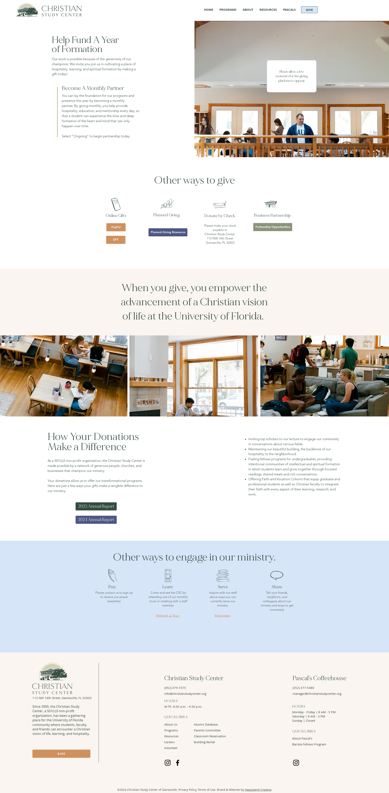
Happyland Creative (258, 790)
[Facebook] (178, 763)
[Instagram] (168, 763)
